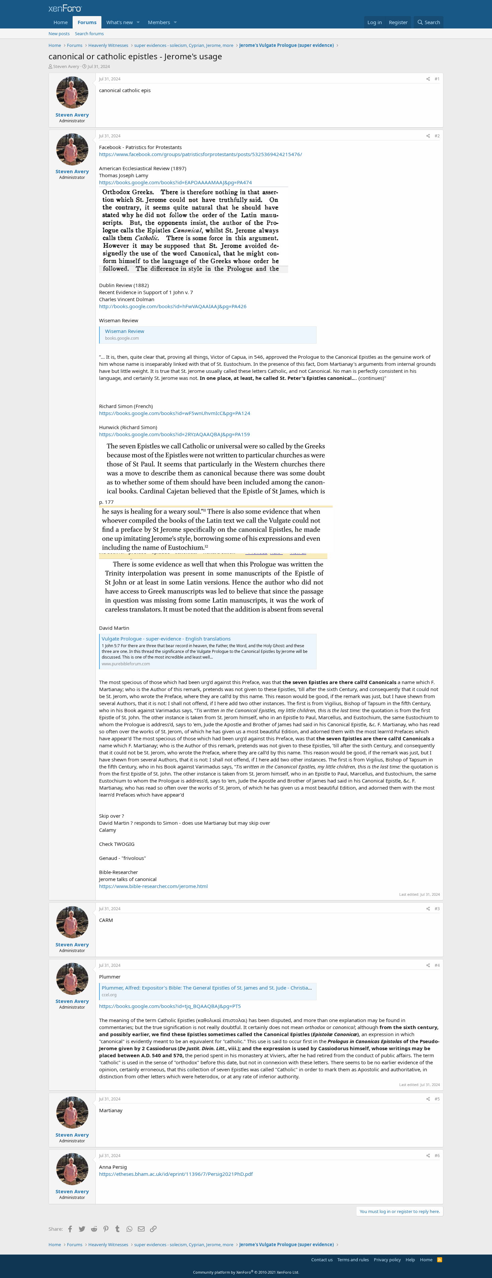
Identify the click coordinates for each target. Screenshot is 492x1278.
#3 (437, 909)
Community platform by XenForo (246, 1272)
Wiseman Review (124, 331)
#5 (437, 1099)
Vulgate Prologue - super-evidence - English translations (166, 638)
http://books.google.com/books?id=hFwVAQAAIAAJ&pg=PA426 (173, 306)
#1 (437, 79)
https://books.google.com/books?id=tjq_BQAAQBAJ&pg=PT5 (170, 1006)
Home (61, 22)
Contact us (322, 1260)
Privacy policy (387, 1260)
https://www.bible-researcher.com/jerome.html (153, 886)
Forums (87, 22)
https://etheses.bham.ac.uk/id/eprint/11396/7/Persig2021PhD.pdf (176, 1173)
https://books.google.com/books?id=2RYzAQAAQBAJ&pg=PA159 (174, 434)
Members (159, 22)
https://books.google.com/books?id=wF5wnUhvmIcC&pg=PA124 (174, 413)
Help (410, 1260)
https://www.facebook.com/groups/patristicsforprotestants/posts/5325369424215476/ (200, 154)
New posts (59, 33)
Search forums (89, 33)
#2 (437, 136)
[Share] (428, 79)
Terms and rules (353, 1260)
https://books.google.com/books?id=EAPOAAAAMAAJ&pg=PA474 (175, 182)
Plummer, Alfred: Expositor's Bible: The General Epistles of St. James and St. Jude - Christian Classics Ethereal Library (235, 987)
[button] (138, 22)
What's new (119, 22)
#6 (437, 1155)
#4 (437, 965)
